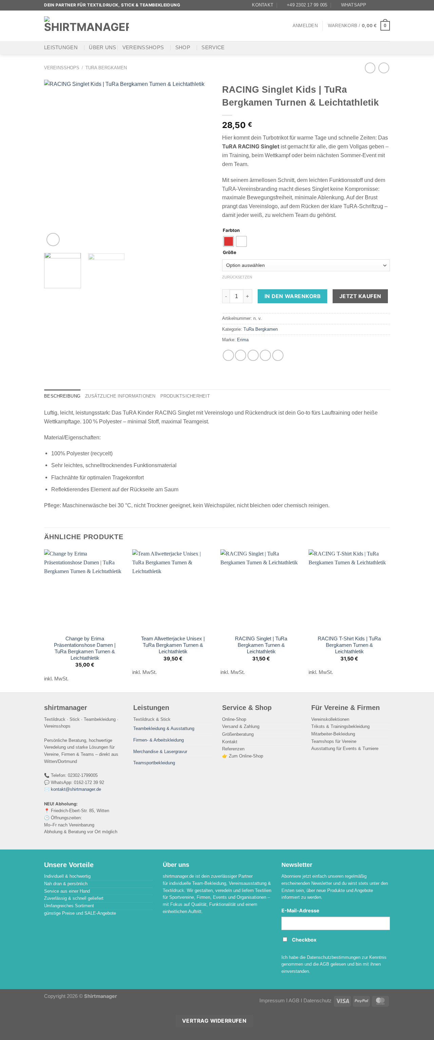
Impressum (272, 1000)
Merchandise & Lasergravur (160, 751)
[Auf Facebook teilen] (228, 355)
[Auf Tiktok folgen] (386, 5)
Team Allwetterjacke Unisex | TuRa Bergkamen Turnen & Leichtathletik (173, 645)
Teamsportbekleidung (154, 762)
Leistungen (61, 47)
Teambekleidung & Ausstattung (163, 728)
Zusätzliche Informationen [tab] (120, 396)
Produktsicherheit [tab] (185, 396)
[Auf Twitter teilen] (240, 355)
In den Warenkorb (292, 296)
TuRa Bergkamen (106, 67)
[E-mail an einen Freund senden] (253, 355)
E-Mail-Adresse (300, 911)
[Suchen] (141, 25)
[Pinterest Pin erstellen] (265, 355)
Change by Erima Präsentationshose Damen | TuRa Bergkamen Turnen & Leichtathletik (85, 648)
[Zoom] (53, 239)
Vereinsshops (143, 47)
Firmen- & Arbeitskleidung (158, 740)
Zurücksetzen (237, 277)
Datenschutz (317, 1000)
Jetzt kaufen (360, 296)
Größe (229, 252)
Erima (243, 339)
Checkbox (304, 940)
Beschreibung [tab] (62, 396)
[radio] (228, 241)
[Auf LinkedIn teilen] (277, 355)
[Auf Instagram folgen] (380, 5)
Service (212, 47)
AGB (294, 1000)
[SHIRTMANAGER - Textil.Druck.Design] (86, 25)
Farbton (231, 230)
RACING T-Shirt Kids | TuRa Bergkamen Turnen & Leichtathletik (349, 645)
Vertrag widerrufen (214, 1021)
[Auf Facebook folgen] (374, 5)
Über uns (102, 47)
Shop (182, 47)
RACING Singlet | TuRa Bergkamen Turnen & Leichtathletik (261, 645)
